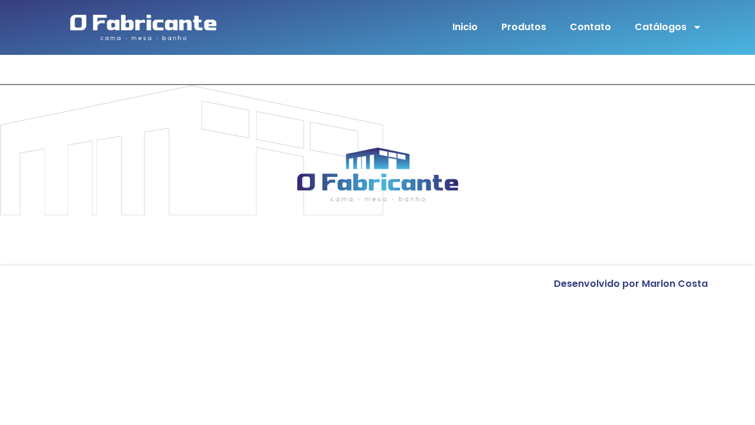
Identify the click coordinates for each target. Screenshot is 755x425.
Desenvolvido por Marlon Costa (631, 283)
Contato (590, 27)
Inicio (465, 27)
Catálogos (661, 27)
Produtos (523, 27)
